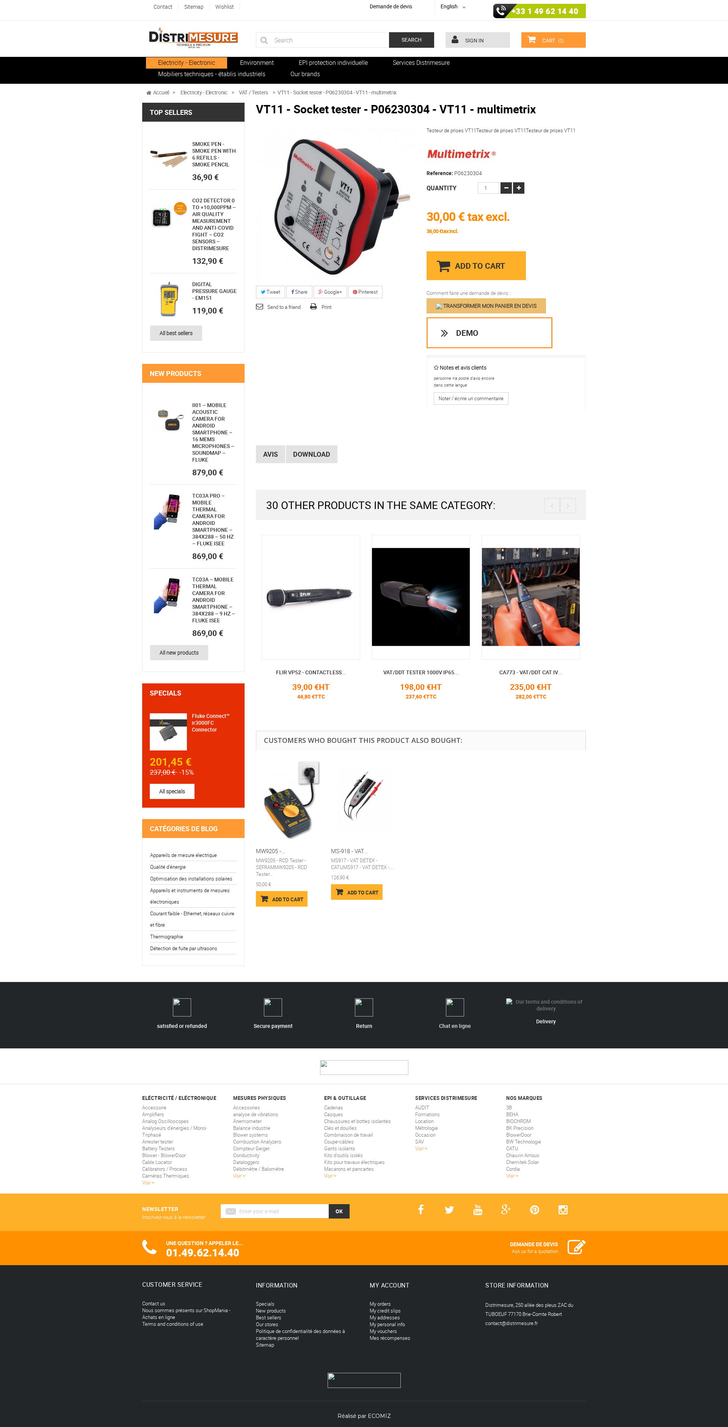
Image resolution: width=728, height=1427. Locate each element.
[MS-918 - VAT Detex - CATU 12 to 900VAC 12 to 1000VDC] (365, 800)
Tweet (272, 291)
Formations (427, 1114)
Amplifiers (153, 1114)
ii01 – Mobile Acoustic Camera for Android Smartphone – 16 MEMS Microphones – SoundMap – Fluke (213, 432)
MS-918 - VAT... (349, 851)
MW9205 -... (271, 851)
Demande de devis (391, 6)
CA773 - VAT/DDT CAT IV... (530, 672)
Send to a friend (284, 307)
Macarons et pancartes (349, 1168)
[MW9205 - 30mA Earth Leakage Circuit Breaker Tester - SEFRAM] (289, 800)
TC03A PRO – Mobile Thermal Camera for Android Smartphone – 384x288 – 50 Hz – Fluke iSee (213, 519)
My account (390, 1285)
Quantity (442, 188)
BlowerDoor (518, 1134)
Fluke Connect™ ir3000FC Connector (211, 722)
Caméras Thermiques (165, 1175)
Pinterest (367, 291)
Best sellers (268, 1317)
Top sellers (171, 112)
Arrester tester (157, 1141)
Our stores (267, 1324)
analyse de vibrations (255, 1114)
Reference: (440, 173)
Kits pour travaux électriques (354, 1162)
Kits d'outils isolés (343, 1155)
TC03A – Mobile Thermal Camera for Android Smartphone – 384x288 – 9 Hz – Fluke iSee (213, 600)
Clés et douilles (340, 1128)
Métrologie (426, 1128)
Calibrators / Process (164, 1168)
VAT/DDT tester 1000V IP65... (421, 672)
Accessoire (154, 1107)
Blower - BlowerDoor (164, 1155)
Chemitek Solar (522, 1162)
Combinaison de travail (348, 1134)
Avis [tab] (270, 454)
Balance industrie (251, 1128)
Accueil (161, 92)
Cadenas (333, 1107)
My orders (380, 1303)
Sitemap (265, 1344)
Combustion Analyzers (257, 1141)
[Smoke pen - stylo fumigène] (168, 159)
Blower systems (250, 1134)
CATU (512, 1148)
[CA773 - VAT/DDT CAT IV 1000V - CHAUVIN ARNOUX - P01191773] (531, 596)
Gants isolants (339, 1148)
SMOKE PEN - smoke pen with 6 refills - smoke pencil (214, 154)
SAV (419, 1141)
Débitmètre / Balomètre (258, 1168)
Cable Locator (157, 1162)
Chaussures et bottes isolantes (357, 1121)
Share (301, 291)
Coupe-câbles (339, 1141)
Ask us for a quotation (535, 1251)
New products (175, 373)
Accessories (246, 1107)
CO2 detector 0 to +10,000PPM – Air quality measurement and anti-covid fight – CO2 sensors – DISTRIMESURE (214, 224)
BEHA (512, 1114)
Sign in (474, 40)
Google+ (332, 291)
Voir (147, 1182)
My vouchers (383, 1331)
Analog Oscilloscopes (165, 1121)
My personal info (387, 1324)
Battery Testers (158, 1148)
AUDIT (422, 1107)
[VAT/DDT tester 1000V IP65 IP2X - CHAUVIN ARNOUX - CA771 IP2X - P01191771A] (421, 596)
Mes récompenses (390, 1338)
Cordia (513, 1168)
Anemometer (247, 1121)
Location (424, 1121)
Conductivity (246, 1155)
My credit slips (385, 1310)
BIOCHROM (518, 1121)
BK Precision (519, 1128)
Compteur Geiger (251, 1148)
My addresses (385, 1317)
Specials (165, 692)
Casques (333, 1114)
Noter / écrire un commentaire (471, 398)
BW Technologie (523, 1141)
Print (326, 307)
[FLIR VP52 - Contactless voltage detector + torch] (311, 596)
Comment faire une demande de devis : (469, 293)
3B (509, 1107)
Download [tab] (311, 454)
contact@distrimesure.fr (511, 1323)
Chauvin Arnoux (522, 1155)
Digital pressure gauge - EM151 (214, 290)
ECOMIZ (379, 1416)
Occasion (425, 1134)
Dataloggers (246, 1162)
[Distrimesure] (193, 38)
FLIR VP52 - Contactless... (311, 672)
